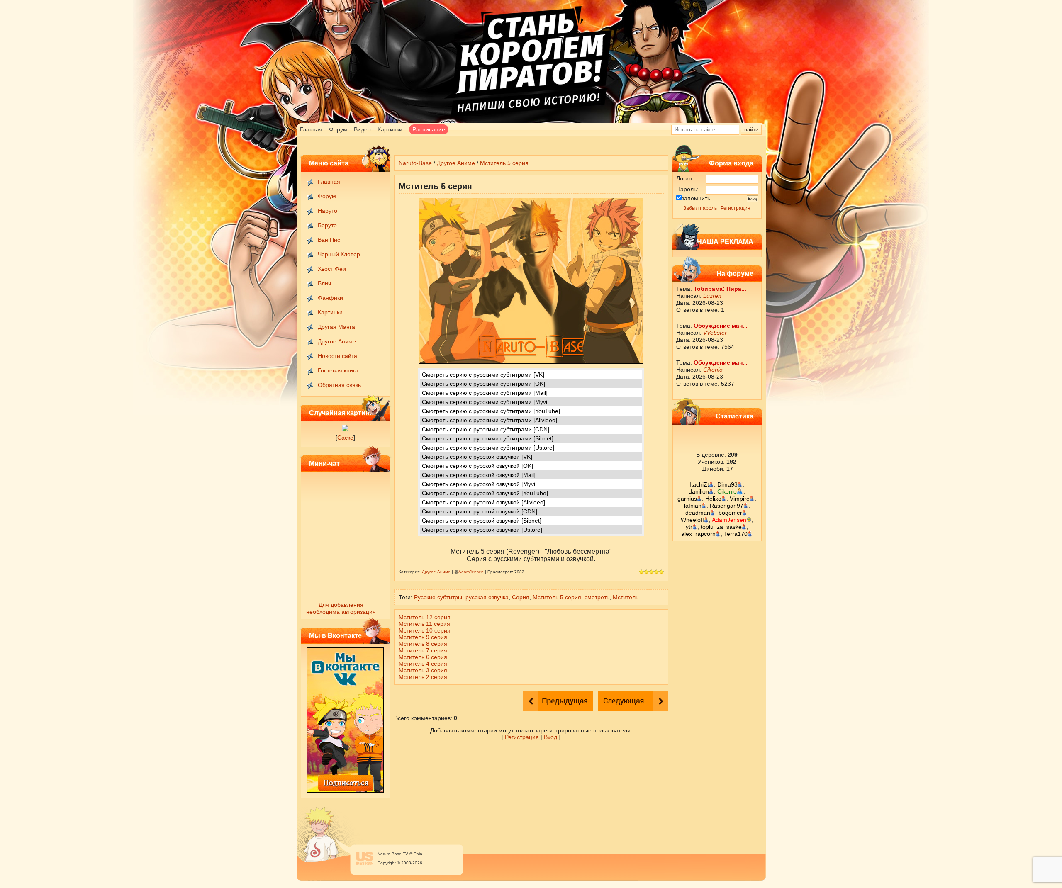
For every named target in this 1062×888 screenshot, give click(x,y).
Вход (550, 737)
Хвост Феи (332, 268)
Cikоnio (713, 369)
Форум (338, 129)
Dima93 (727, 484)
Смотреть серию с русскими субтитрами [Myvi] (485, 402)
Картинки (390, 129)
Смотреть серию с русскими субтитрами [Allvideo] (489, 420)
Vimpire (740, 498)
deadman (697, 512)
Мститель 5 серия (504, 163)
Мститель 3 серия (423, 670)
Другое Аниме (337, 341)
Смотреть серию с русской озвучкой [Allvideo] (483, 502)
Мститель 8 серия (423, 643)
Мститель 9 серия (423, 637)
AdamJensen (729, 519)
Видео (362, 129)
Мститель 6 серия (423, 657)
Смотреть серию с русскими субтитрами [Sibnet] (487, 438)
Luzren (712, 295)
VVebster (715, 332)
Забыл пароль (700, 208)
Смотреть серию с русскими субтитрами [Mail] (485, 392)
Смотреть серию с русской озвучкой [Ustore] (482, 529)
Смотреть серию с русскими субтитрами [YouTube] (491, 411)
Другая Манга (336, 327)
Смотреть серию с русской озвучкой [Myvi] (479, 484)
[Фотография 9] (345, 429)
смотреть (597, 597)
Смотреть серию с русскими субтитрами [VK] (483, 374)
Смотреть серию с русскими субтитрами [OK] (483, 383)
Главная (311, 129)
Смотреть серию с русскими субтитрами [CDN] (485, 429)
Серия (520, 597)
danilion (699, 491)
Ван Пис (329, 239)
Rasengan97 (726, 505)
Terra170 (736, 533)
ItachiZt (699, 484)
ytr (689, 526)
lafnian (693, 505)
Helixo (713, 498)
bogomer (730, 512)
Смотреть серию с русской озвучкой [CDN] (479, 511)
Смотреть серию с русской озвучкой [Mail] (479, 475)
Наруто (327, 210)
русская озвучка (487, 597)
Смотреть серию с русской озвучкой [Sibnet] (481, 520)
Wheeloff (692, 519)
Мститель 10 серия (425, 630)
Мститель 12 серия (425, 617)
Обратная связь (339, 385)
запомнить (696, 198)
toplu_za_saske (721, 526)
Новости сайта (337, 356)
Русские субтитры (438, 597)
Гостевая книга (338, 370)
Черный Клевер (339, 254)
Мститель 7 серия (423, 650)
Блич (324, 283)
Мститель (625, 597)
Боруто (327, 225)
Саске (345, 437)
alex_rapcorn (698, 533)
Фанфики (330, 297)
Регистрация (735, 208)
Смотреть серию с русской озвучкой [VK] (477, 456)
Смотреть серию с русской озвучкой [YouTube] (485, 493)
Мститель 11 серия (424, 623)
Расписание (428, 129)
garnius (687, 498)
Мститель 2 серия (423, 677)
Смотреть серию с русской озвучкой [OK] (477, 465)
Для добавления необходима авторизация (341, 608)
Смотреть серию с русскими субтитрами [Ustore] (488, 447)
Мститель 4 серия (423, 663)
